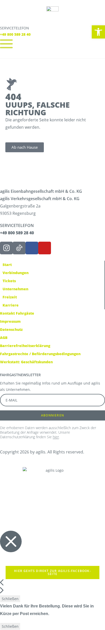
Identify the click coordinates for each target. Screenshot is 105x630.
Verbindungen (16, 272)
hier (56, 436)
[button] (98, 32)
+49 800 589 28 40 (15, 34)
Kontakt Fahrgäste (17, 313)
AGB (3, 337)
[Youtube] (44, 248)
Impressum (10, 321)
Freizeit (10, 297)
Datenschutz (11, 329)
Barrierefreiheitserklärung (25, 345)
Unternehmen (15, 289)
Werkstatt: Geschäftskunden (26, 361)
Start (7, 264)
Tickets (9, 280)
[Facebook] (31, 248)
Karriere (11, 305)
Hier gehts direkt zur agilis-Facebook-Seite (52, 572)
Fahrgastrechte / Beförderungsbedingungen (40, 353)
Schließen (10, 598)
